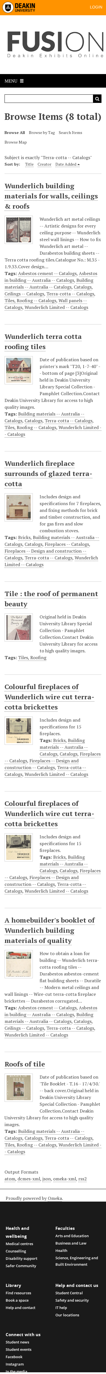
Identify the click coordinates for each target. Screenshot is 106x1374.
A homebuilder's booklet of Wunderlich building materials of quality (50, 930)
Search (97, 98)
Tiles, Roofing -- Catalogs (30, 300)
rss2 (82, 1179)
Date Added (65, 164)
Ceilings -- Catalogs (24, 294)
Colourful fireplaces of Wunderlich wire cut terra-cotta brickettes (49, 696)
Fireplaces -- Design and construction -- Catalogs (42, 764)
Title (29, 164)
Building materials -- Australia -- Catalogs (49, 283)
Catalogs (83, 287)
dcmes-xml (29, 1179)
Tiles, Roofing (32, 657)
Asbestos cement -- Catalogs (47, 273)
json (46, 1179)
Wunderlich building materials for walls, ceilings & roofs (51, 196)
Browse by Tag (42, 132)
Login (96, 7)
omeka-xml (64, 1179)
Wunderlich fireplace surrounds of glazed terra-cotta (48, 473)
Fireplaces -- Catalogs (67, 544)
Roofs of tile (25, 1063)
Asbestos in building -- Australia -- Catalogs (51, 276)
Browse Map (16, 142)
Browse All (15, 132)
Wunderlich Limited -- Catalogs (56, 307)
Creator (44, 164)
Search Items (70, 132)
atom (10, 1179)
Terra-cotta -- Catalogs (70, 294)
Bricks (24, 537)
